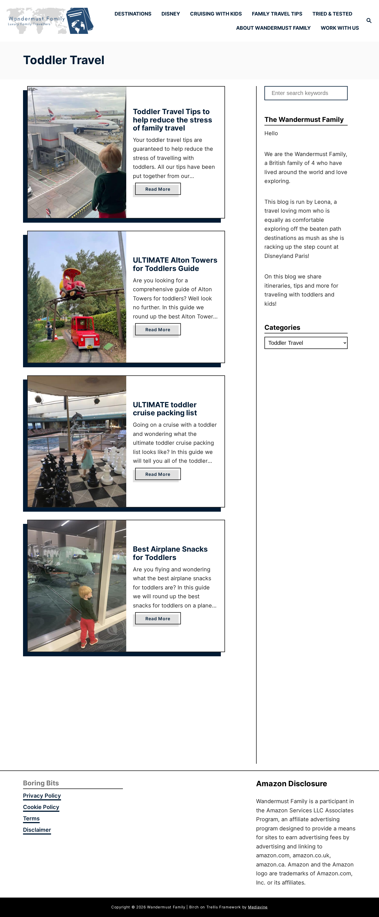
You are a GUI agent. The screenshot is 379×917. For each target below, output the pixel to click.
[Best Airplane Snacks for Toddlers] (77, 586)
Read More (159, 190)
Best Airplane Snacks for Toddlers (170, 553)
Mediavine (258, 907)
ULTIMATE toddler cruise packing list (165, 408)
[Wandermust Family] (50, 21)
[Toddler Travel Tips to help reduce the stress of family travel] (77, 152)
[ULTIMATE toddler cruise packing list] (77, 441)
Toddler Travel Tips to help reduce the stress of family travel (172, 119)
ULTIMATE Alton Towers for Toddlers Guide (175, 264)
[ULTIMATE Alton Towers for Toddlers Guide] (77, 297)
